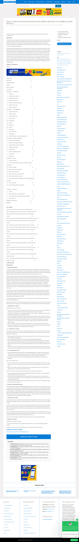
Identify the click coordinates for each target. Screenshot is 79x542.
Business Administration (62, 119)
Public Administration (61, 281)
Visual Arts (59, 341)
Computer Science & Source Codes (30, 516)
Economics (26, 519)
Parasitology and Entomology (63, 252)
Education (25, 522)
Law (58, 221)
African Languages (60, 76)
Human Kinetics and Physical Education (64, 201)
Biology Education (60, 110)
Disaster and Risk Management (63, 148)
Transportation (60, 335)
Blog (5, 533)
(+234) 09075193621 (50, 509)
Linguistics (59, 225)
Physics (58, 263)
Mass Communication (61, 234)
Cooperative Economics (61, 141)
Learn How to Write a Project (9, 522)
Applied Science (60, 99)
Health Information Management (63, 195)
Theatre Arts (59, 328)
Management (59, 227)
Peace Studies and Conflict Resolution (64, 254)
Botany (58, 115)
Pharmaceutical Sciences (62, 258)
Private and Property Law (62, 274)
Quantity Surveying (61, 292)
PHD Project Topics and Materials (63, 64)
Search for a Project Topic (8, 513)
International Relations (61, 218)
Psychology (59, 278)
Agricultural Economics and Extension (64, 84)
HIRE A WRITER (57, 1)
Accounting (59, 67)
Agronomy (59, 92)
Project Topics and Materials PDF (29, 533)
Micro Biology (59, 243)
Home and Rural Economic (62, 199)
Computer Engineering (61, 135)
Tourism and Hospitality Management (64, 332)
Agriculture (59, 90)
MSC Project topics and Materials (62, 60)
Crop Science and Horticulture (63, 146)
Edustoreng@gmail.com (49, 511)
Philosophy (59, 261)
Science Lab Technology (61, 303)
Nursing (58, 247)
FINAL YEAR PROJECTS (40, 1)
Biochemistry (59, 108)
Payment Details (7, 530)
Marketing (59, 232)
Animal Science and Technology (63, 97)
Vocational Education (61, 344)
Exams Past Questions (8, 519)
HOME (25, 1)
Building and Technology (62, 117)
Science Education (60, 301)
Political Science (60, 269)
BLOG (74, 1)
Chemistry (59, 126)
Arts (58, 104)
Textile (58, 326)
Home (7, 24)
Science (58, 305)
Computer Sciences (61, 139)
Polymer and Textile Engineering (63, 272)
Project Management (61, 276)
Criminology (59, 144)
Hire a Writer (6, 510)
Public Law (59, 285)
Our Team (6, 524)
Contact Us (6, 527)
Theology (59, 330)
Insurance (59, 214)
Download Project (7, 516)
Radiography (59, 294)
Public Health (59, 283)
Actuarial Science (60, 72)
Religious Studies (60, 296)
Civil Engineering (60, 130)
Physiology (59, 265)
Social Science (60, 309)
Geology (58, 190)
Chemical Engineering (61, 124)
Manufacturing (60, 229)
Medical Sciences (60, 241)
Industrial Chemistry (61, 206)
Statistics (59, 321)
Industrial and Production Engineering (64, 212)
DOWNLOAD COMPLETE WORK (14, 429)
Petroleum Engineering (61, 256)
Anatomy (59, 95)
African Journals (7, 508)
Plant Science (59, 267)
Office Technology (60, 249)
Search (58, 5)
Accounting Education (61, 69)
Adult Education (60, 74)
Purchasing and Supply (61, 289)
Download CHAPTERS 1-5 (64, 43)
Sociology (59, 312)
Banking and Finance (61, 106)
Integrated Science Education (63, 216)
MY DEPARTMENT (49, 1)
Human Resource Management (63, 204)
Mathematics (59, 236)
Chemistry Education (61, 128)
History (58, 197)
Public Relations (60, 287)
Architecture (59, 101)
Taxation (59, 324)
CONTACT (69, 1)
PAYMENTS (63, 1)
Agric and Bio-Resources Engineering (64, 78)
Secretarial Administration (62, 307)
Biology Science (60, 112)
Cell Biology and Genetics (62, 121)
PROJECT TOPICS (31, 1)
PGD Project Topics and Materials (65, 63)
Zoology (58, 346)
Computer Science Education (62, 137)
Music (58, 245)
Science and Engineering (62, 298)
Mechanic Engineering (61, 238)
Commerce (59, 132)
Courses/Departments (8, 505)
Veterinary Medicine (61, 339)
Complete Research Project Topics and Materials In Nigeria (19, 24)
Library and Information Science (63, 223)
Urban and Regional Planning (62, 337)
